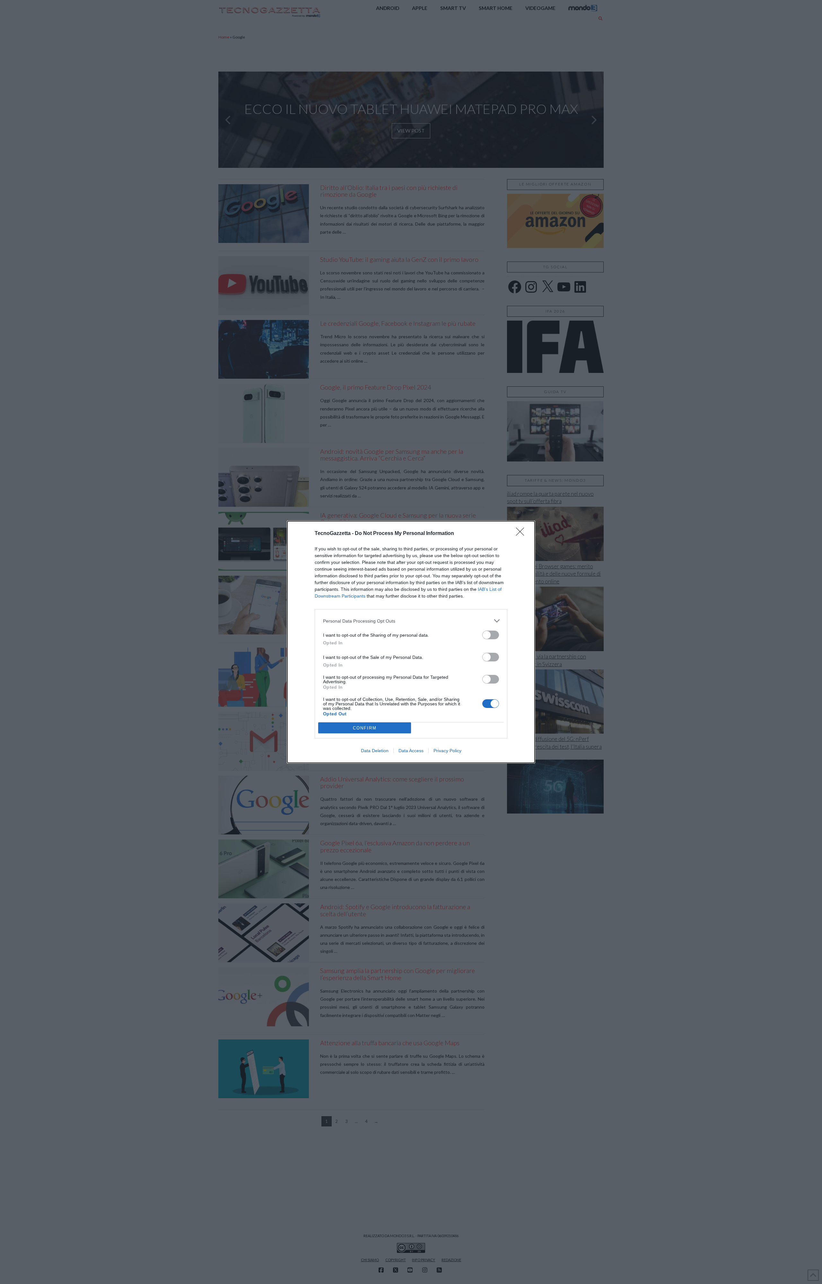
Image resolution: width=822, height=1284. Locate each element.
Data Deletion (375, 750)
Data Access (411, 750)
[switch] (490, 635)
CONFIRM (365, 728)
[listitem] (411, 620)
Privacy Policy (447, 750)
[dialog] (411, 642)
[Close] (522, 534)
